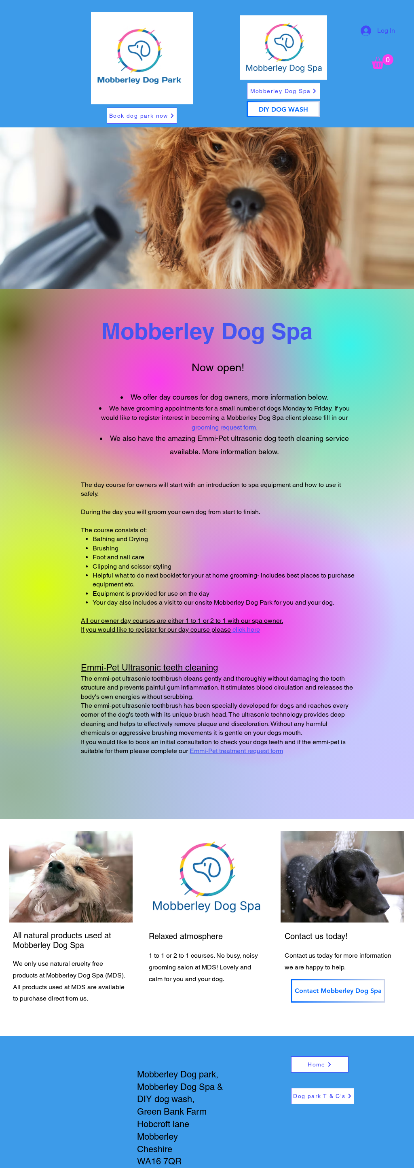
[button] (382, 61)
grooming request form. (225, 427)
